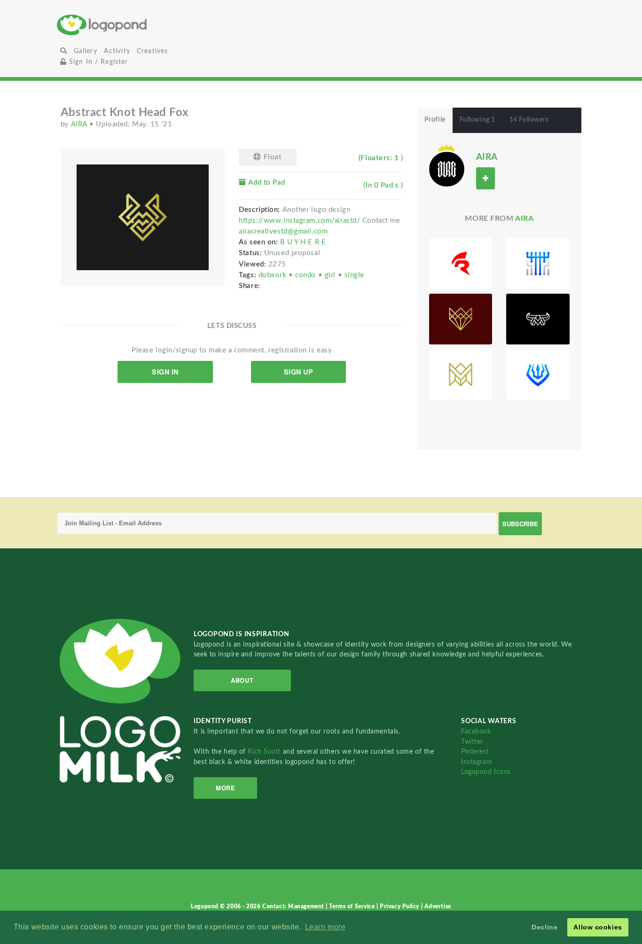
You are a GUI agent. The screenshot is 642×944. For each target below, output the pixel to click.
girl (331, 275)
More (225, 787)
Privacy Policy (400, 906)
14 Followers (529, 120)
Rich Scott (265, 751)
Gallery (85, 51)
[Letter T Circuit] (538, 263)
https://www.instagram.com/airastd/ (299, 220)
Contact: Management (294, 906)
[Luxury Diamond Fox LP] (461, 319)
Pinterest (475, 751)
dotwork (273, 275)
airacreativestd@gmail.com (283, 231)
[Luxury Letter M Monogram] (461, 374)
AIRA (80, 124)
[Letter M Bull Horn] (538, 319)
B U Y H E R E (303, 242)
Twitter (472, 741)
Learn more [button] (325, 927)
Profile (435, 120)
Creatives (152, 51)
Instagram (476, 761)
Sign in (165, 371)
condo (306, 275)
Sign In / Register (97, 61)
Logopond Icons (486, 771)
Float (271, 157)
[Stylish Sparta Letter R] (461, 263)
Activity (117, 51)
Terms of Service (352, 906)
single (354, 275)
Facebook (476, 731)
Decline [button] (544, 927)
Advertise (437, 906)
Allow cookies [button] (597, 927)
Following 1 (477, 120)
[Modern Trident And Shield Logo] (538, 374)
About (242, 680)
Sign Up (298, 371)
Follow (485, 178)
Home (145, 24)
